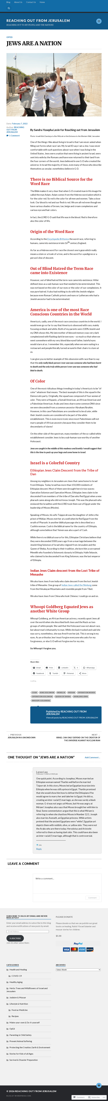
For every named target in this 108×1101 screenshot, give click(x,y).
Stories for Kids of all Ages (21, 1053)
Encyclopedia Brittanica (58, 239)
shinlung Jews (81, 696)
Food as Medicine (20, 1010)
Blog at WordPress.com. (18, 1096)
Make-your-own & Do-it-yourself (24, 1022)
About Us (18, 2)
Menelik (61, 692)
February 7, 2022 (20, 123)
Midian (71, 692)
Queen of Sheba (63, 696)
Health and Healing (18, 969)
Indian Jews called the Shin (74, 585)
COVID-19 (17, 976)
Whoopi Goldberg (41, 700)
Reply (39, 849)
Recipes (15, 1016)
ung (90, 585)
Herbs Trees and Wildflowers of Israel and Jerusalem (27, 989)
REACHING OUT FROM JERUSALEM (38, 21)
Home (42, 2)
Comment (92, 898)
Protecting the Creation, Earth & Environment (29, 1047)
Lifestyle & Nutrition (18, 1003)
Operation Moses (86, 692)
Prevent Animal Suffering (20, 1041)
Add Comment (92, 757)
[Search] (8, 8)
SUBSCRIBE (15, 938)
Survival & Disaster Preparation (23, 1060)
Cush (34, 692)
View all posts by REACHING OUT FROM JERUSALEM (72, 717)
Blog (8, 2)
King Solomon (47, 692)
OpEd (9, 37)
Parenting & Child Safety (20, 1035)
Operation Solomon (42, 696)
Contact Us (31, 2)
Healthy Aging (16, 982)
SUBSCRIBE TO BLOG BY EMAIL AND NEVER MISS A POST (26, 917)
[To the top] (99, 1085)
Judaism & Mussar (17, 997)
